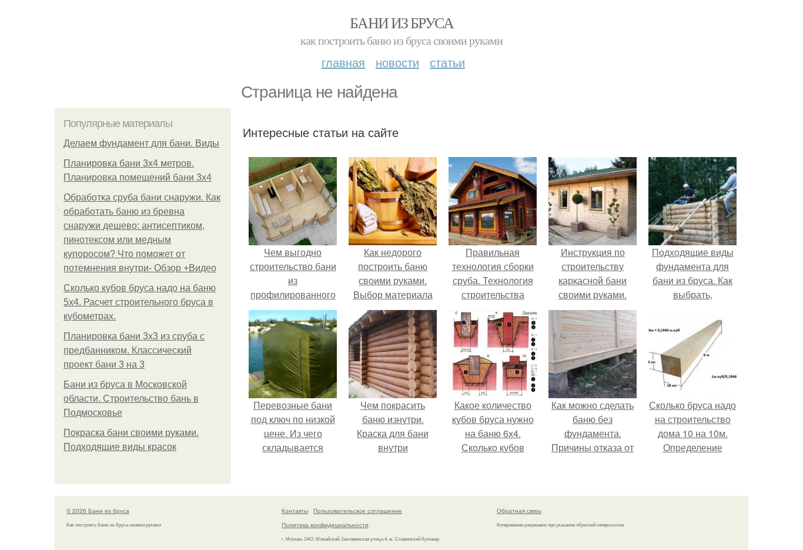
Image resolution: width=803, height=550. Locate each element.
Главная (343, 62)
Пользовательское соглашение (357, 510)
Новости (397, 62)
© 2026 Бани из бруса (97, 510)
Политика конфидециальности (325, 525)
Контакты (295, 510)
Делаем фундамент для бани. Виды (141, 143)
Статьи (447, 62)
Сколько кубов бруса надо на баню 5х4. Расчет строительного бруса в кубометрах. (139, 302)
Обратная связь (519, 510)
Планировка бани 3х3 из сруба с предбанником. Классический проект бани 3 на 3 (134, 350)
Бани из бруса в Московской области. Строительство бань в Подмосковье (131, 398)
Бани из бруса (401, 22)
